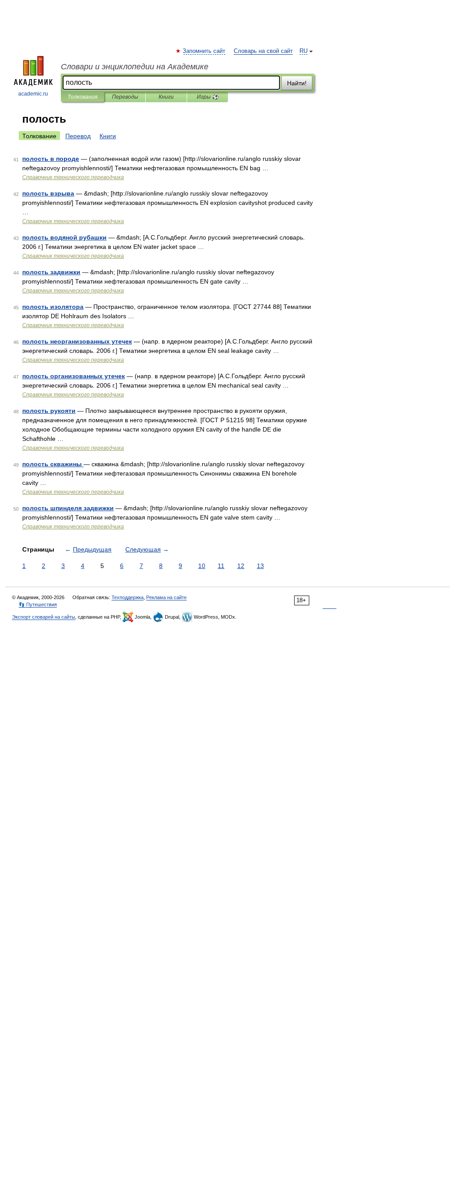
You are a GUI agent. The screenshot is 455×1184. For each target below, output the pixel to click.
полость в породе (50, 158)
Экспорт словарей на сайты (43, 617)
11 (221, 565)
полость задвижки (51, 272)
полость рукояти (49, 410)
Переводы (125, 97)
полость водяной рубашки (64, 237)
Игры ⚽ (208, 97)
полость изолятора (53, 306)
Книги (166, 97)
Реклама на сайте (166, 597)
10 (201, 565)
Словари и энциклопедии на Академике (134, 66)
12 (240, 565)
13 (260, 565)
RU (303, 51)
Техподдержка (128, 597)
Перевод (78, 136)
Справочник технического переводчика (73, 177)
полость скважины (53, 464)
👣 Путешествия (38, 604)
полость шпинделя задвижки (68, 508)
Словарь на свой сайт (263, 51)
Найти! (297, 83)
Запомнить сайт (204, 51)
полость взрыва (48, 193)
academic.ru (33, 94)
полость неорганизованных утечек (77, 341)
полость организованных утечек (73, 376)
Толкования (82, 97)
